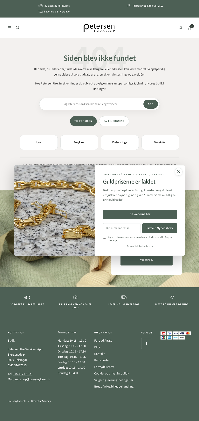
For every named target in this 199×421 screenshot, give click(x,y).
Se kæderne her (140, 214)
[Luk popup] (178, 172)
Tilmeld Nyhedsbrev (159, 228)
